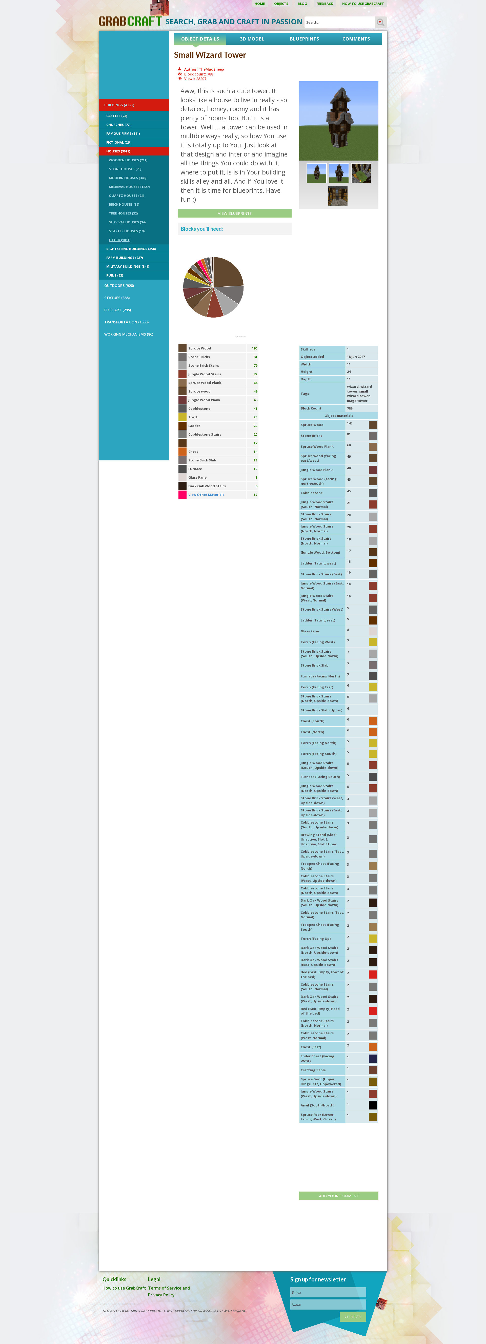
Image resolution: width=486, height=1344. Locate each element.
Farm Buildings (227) (124, 257)
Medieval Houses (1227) (129, 186)
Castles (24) (116, 115)
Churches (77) (118, 124)
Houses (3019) (118, 151)
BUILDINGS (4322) (119, 105)
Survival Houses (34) (127, 222)
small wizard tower (358, 393)
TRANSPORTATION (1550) (126, 322)
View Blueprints (235, 213)
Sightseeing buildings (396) (131, 248)
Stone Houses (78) (125, 169)
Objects (281, 3)
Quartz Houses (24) (126, 195)
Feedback (325, 3)
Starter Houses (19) (127, 231)
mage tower (357, 400)
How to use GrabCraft (363, 3)
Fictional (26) (118, 142)
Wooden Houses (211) (128, 160)
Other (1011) (119, 240)
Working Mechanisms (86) (128, 334)
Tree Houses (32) (123, 213)
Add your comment (339, 1195)
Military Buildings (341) (127, 266)
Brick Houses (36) (124, 204)
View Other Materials (206, 494)
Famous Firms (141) (123, 133)
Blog (303, 3)
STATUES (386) (117, 297)
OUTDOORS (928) (119, 285)
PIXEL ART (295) (117, 309)
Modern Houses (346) (127, 178)
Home (260, 3)
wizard (353, 386)
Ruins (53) (114, 275)
